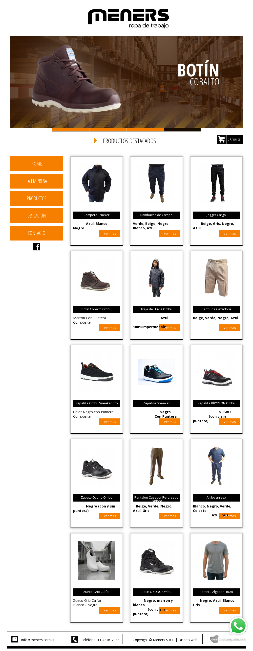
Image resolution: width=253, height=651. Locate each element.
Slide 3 (145, 129)
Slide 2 (107, 129)
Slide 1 (70, 129)
